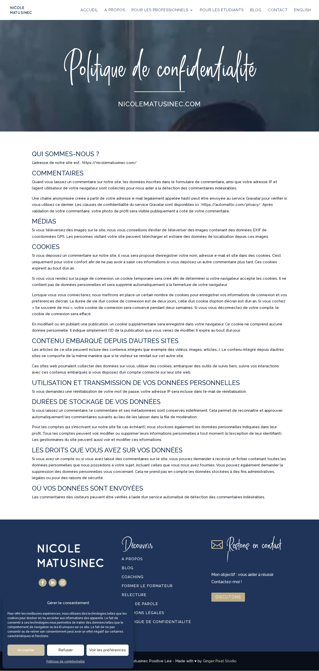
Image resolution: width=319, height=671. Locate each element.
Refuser (65, 650)
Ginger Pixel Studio (220, 661)
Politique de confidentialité (65, 661)
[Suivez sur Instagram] (63, 583)
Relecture (134, 595)
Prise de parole (140, 604)
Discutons (228, 597)
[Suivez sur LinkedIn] (53, 583)
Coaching (133, 577)
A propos (132, 559)
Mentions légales (143, 613)
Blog (127, 568)
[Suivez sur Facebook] (43, 583)
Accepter (25, 650)
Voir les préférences (107, 650)
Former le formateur (147, 586)
